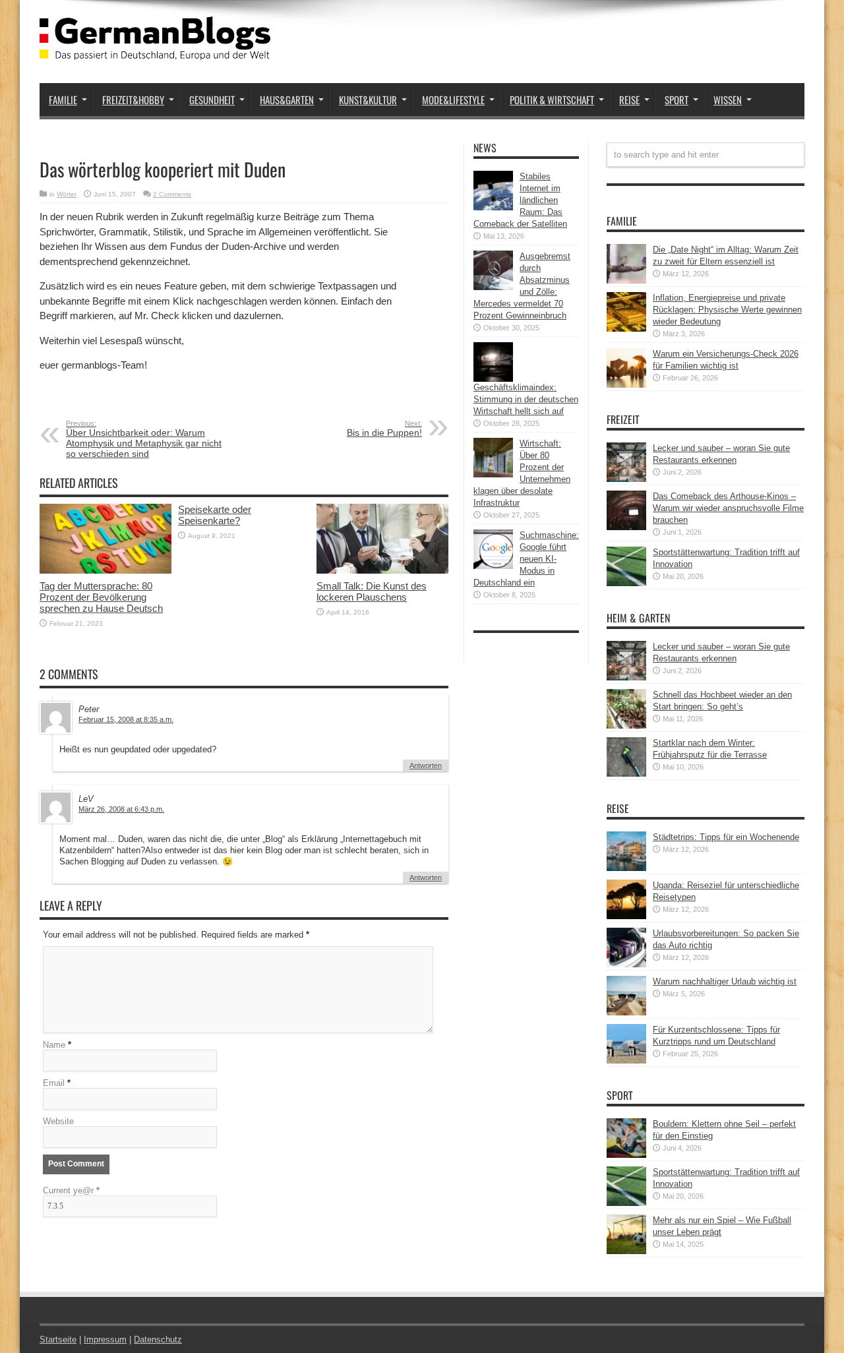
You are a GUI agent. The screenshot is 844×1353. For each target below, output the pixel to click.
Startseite (58, 1339)
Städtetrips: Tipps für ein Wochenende (726, 837)
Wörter (66, 194)
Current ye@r (71, 1190)
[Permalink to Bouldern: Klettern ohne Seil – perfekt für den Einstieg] (626, 1155)
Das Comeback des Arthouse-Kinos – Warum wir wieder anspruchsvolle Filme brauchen (728, 508)
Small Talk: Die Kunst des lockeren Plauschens (371, 591)
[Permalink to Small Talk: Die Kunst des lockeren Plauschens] (382, 571)
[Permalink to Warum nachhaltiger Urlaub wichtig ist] (626, 1012)
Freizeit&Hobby (133, 99)
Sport (676, 99)
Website (58, 1121)
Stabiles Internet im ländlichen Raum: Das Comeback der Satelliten (520, 200)
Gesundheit (212, 99)
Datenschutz (158, 1339)
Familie (63, 99)
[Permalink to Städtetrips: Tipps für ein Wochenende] (626, 868)
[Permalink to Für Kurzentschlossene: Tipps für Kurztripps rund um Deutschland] (626, 1061)
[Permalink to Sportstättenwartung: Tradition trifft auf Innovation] (626, 583)
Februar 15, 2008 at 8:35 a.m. (125, 719)
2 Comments (172, 194)
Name (54, 1045)
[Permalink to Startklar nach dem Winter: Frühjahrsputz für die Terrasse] (626, 774)
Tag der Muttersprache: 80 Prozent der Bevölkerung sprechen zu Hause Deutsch (101, 597)
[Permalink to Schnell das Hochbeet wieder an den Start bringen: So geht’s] (626, 726)
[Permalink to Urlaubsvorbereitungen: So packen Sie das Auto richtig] (626, 964)
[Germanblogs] (155, 50)
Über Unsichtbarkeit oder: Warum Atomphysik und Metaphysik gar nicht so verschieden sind (144, 439)
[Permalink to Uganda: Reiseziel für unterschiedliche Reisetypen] (626, 916)
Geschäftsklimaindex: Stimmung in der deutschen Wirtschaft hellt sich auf (525, 399)
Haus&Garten (287, 99)
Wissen (727, 99)
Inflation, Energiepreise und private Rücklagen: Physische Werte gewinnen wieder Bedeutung (727, 309)
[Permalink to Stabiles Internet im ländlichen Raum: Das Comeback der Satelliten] (493, 207)
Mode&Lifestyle (453, 99)
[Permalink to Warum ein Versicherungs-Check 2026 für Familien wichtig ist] (626, 385)
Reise (629, 99)
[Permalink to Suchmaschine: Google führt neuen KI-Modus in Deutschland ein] (493, 566)
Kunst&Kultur (368, 99)
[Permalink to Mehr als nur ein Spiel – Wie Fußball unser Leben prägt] (626, 1251)
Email (54, 1083)
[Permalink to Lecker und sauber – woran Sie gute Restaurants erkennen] (626, 479)
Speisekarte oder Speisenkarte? (214, 515)
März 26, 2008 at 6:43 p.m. (121, 809)
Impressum (105, 1339)
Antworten (425, 765)
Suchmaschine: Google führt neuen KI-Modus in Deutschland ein (526, 558)
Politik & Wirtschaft (552, 99)
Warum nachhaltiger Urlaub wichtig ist (725, 981)
